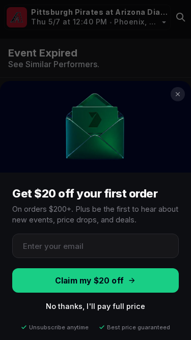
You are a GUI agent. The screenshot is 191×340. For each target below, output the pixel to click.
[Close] (178, 94)
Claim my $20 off (89, 281)
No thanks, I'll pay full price (95, 306)
